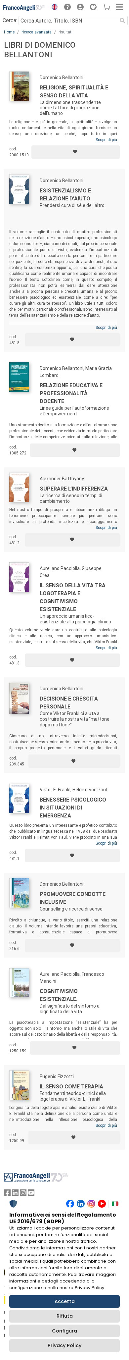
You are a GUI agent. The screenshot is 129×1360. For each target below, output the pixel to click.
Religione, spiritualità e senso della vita (74, 91)
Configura (64, 1331)
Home (9, 32)
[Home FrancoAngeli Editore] (24, 8)
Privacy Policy (64, 1345)
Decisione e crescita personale (69, 703)
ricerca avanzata (37, 32)
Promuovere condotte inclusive (73, 898)
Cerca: (10, 20)
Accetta (65, 1301)
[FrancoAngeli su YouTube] (31, 1194)
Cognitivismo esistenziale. (59, 995)
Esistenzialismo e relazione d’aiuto (65, 194)
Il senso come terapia (71, 1086)
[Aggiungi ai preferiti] (75, 152)
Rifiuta (65, 1316)
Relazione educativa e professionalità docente (71, 393)
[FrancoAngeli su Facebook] (7, 1194)
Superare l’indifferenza (74, 489)
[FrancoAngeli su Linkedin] (15, 1194)
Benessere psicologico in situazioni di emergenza (73, 808)
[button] (53, 8)
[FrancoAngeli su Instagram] (23, 1194)
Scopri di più (106, 139)
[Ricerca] (122, 20)
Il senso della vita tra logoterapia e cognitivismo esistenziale (73, 597)
